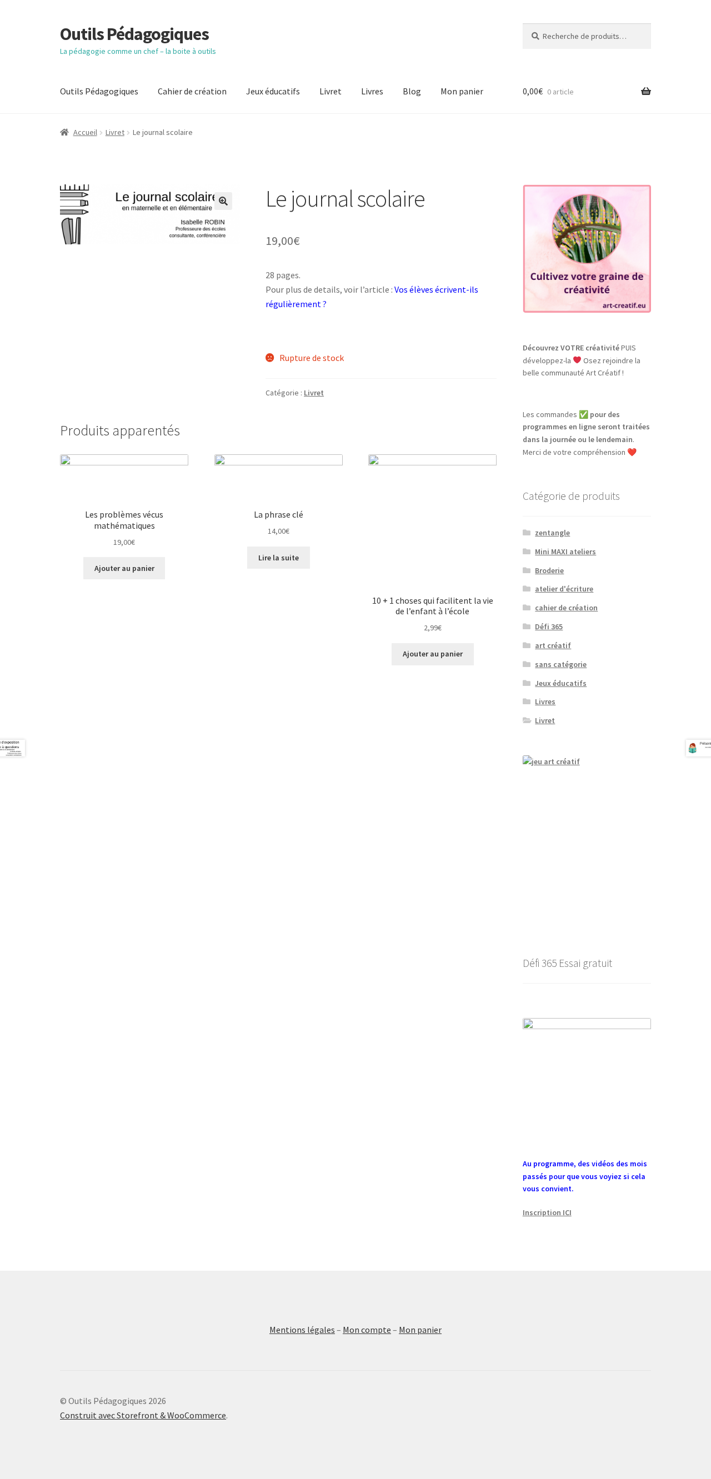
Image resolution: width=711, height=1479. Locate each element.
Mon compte (367, 1329)
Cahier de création (192, 91)
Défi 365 (549, 626)
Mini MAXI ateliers (565, 551)
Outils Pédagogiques (134, 34)
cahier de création (566, 608)
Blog (412, 91)
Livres (372, 91)
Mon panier (461, 91)
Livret (330, 91)
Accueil (85, 132)
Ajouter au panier (124, 568)
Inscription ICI (547, 1212)
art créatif (553, 645)
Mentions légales (302, 1329)
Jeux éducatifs (273, 91)
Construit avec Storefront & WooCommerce (143, 1415)
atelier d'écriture (564, 589)
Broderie (549, 570)
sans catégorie (561, 664)
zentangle (552, 533)
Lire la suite (278, 558)
